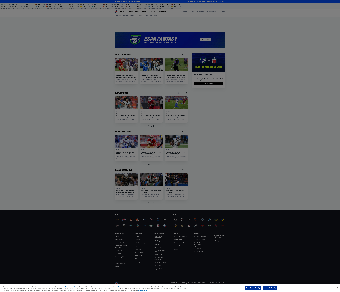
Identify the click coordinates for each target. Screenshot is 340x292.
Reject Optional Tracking (253, 288)
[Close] (337, 288)
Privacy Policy (122, 286)
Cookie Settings (142, 290)
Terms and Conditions (71, 286)
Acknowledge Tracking (270, 288)
